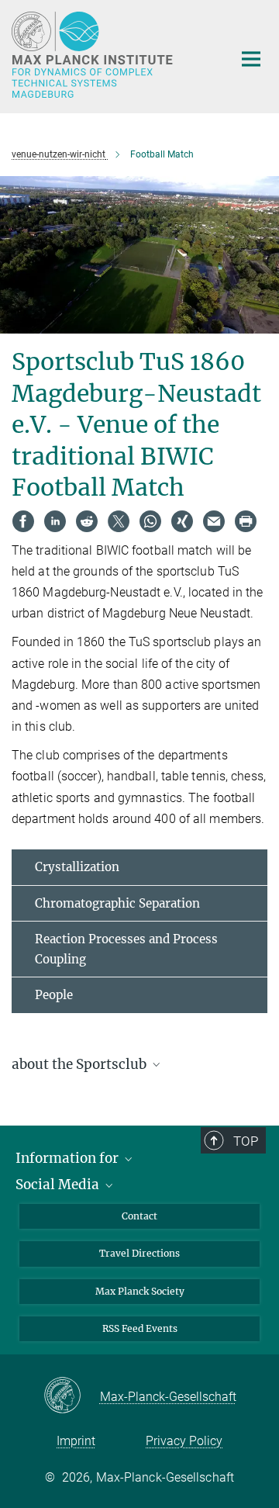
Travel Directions (139, 1253)
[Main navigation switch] (251, 58)
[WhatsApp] (150, 521)
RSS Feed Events (139, 1328)
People (54, 994)
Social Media (59, 1184)
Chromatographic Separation (117, 903)
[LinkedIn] (55, 521)
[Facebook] (23, 521)
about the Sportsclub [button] (81, 1064)
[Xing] (182, 521)
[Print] (245, 521)
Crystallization (77, 866)
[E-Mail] (214, 521)
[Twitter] (118, 521)
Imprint (76, 1441)
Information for (69, 1158)
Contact (139, 1216)
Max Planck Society (139, 1291)
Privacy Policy (184, 1441)
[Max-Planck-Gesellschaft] (71, 1396)
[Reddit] (86, 521)
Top (245, 1141)
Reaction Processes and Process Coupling (126, 949)
